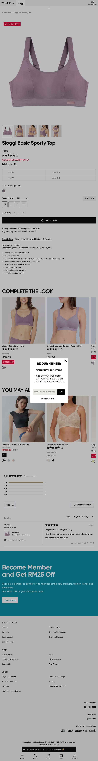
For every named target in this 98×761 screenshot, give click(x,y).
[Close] (65, 360)
